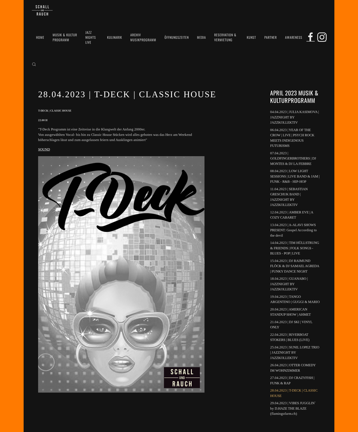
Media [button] (201, 37)
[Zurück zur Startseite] (42, 10)
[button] (34, 64)
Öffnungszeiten (176, 37)
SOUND (44, 149)
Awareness (293, 37)
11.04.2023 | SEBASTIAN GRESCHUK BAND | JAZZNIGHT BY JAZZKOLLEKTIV (289, 197)
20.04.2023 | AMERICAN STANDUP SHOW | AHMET (290, 312)
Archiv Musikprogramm (143, 37)
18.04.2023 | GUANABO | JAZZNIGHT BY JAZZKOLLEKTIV (289, 284)
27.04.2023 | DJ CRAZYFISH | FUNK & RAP (292, 380)
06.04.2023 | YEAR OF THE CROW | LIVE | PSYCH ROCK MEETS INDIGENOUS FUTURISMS (292, 138)
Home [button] (40, 37)
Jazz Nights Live (90, 37)
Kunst (251, 37)
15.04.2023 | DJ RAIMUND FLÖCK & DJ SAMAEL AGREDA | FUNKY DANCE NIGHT (294, 266)
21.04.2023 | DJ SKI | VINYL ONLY (291, 324)
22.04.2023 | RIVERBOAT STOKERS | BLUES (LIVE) (290, 337)
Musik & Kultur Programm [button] (65, 37)
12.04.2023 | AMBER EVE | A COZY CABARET (291, 215)
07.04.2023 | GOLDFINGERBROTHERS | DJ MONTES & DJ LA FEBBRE (293, 158)
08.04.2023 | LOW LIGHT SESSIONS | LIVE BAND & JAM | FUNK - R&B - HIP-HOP (294, 176)
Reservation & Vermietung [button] (225, 37)
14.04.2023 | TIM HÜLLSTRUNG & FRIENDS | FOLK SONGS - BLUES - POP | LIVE (294, 248)
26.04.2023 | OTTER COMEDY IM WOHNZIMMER (293, 367)
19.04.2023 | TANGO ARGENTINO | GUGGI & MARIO (295, 299)
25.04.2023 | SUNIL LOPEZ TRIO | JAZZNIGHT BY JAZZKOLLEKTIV (294, 352)
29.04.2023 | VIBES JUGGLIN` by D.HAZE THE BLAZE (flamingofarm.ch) (293, 408)
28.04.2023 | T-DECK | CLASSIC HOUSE (294, 393)
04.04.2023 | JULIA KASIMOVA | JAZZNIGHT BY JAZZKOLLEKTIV (294, 117)
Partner (270, 37)
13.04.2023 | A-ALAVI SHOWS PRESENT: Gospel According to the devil (293, 230)
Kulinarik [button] (114, 37)
